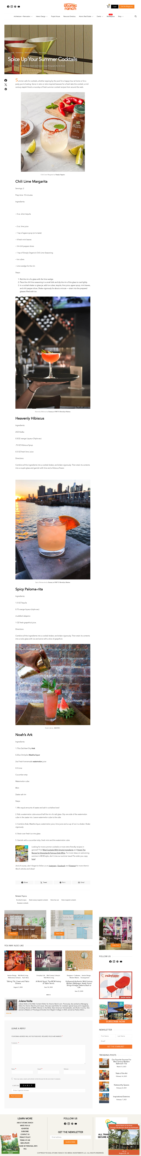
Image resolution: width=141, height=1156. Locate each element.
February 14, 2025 (121, 1076)
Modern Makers (74, 977)
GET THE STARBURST (115, 1046)
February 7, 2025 (121, 1099)
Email (40, 1069)
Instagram (52, 866)
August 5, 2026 (18, 987)
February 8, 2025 (121, 1088)
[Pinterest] (15, 6)
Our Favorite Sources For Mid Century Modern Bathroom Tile (121, 1061)
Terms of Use (25, 1140)
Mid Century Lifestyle (53, 975)
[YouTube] (18, 6)
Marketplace (111, 16)
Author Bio (8, 1013)
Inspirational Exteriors (121, 1096)
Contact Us (24, 1134)
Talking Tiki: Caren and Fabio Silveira (18, 982)
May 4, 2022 (12, 66)
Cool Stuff (11, 52)
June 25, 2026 (79, 991)
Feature (110, 922)
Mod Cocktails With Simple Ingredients (58, 850)
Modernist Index (119, 922)
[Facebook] (8, 6)
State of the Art (121, 1073)
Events (99, 16)
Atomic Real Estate (85, 16)
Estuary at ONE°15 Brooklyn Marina (59, 411)
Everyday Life (41, 975)
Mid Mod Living (23, 975)
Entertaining (19, 52)
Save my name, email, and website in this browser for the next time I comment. (37, 1079)
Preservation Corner (31, 915)
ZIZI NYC (57, 728)
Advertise (25, 1129)
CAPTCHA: (15, 1085)
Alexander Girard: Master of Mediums (115, 928)
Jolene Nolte (25, 1001)
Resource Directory (69, 16)
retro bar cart (55, 900)
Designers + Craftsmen (73, 975)
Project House (55, 16)
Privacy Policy (25, 1137)
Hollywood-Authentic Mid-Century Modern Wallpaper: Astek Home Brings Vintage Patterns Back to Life (79, 984)
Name (13, 1069)
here (33, 859)
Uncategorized (85, 977)
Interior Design (40, 16)
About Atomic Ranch (25, 1123)
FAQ (25, 1149)
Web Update (42, 52)
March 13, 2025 (121, 1066)
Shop (119, 16)
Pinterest (72, 866)
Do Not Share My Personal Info (24, 1146)
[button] (47, 995)
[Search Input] (136, 16)
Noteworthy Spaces (121, 1085)
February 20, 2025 (115, 934)
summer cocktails (23, 903)
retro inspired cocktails (69, 900)
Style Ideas (75, 915)
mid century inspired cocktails (39, 900)
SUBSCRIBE (70, 1142)
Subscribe (25, 1131)
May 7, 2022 (58, 923)
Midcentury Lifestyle (31, 52)
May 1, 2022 (12, 923)
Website (66, 1069)
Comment (14, 1043)
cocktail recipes (21, 900)
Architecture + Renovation (22, 16)
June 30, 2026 (48, 987)
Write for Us (25, 1126)
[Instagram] (11, 6)
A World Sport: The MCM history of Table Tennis (48, 982)
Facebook (61, 866)
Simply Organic (60, 174)
